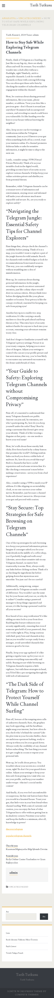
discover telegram (14, 829)
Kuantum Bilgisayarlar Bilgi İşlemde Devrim (26, 849)
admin (36, 35)
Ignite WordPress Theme (25, 991)
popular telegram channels (18, 835)
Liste (8, 933)
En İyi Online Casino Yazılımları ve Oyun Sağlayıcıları (25, 861)
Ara (7, 912)
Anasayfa (9, 18)
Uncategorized (30, 18)
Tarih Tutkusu (41, 5)
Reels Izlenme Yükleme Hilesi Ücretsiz (22, 940)
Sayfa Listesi (11, 946)
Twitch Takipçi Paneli (14, 953)
